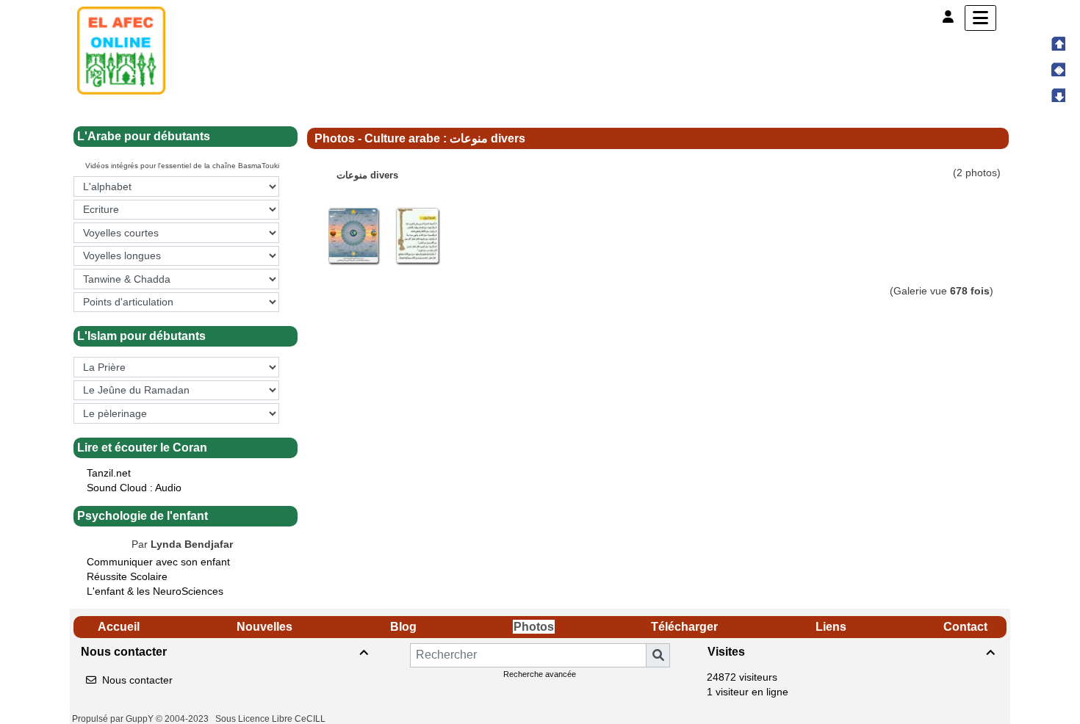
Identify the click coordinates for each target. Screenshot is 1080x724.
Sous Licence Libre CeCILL (271, 719)
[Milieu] (1058, 69)
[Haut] (1058, 43)
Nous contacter (224, 651)
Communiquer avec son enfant (158, 562)
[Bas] (1058, 94)
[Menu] (980, 18)
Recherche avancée (539, 674)
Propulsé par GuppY (114, 719)
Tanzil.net (109, 473)
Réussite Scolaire (127, 576)
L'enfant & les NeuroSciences (156, 591)
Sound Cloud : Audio (134, 487)
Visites (851, 651)
